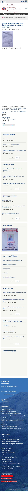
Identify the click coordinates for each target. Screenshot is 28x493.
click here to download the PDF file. (12, 109)
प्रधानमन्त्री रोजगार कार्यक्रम (8, 452)
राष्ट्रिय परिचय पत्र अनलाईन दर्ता (9, 426)
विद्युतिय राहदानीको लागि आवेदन (9, 411)
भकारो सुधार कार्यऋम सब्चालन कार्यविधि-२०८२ (10, 213)
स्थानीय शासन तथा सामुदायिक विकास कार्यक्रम (12, 443)
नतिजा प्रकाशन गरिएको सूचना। (8, 331)
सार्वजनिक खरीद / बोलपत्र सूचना (9, 119)
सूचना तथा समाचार (6, 117)
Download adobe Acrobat (19, 108)
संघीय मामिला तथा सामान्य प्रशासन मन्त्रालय (12, 437)
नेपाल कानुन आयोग (6, 450)
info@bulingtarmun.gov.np (10, 391)
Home (2, 17)
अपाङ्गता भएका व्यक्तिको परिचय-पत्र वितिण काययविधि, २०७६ (14, 183)
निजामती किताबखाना (6, 459)
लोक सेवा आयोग (5, 446)
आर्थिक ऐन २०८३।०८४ (6, 200)
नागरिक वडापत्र (5, 325)
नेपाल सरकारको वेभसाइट (7, 461)
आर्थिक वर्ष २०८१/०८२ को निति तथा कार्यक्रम (11, 144)
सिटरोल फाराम (5, 273)
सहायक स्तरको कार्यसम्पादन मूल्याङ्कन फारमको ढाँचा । (13, 260)
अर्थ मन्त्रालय (5, 455)
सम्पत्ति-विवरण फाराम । (7, 268)
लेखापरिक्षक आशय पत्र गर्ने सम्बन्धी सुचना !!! (19, 14)
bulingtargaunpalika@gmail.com (11, 394)
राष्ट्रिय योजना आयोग (6, 448)
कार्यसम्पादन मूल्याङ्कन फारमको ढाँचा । (10, 264)
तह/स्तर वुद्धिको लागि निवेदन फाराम (9, 277)
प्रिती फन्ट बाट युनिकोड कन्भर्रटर (9, 457)
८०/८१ (3, 123)
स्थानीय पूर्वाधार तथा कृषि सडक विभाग (10, 441)
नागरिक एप (4, 424)
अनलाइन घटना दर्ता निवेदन (8, 409)
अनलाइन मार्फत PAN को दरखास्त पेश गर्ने (11, 413)
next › (17, 157)
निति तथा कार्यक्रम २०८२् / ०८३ (9, 139)
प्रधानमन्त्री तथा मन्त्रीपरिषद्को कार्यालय (11, 464)
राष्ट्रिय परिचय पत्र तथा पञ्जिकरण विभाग (11, 439)
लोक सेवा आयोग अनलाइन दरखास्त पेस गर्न (11, 429)
